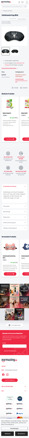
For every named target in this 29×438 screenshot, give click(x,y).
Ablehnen (7, 434)
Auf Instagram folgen (16, 325)
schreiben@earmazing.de (11, 370)
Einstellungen (14, 428)
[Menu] (27, 2)
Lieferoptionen (21, 81)
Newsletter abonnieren (10, 351)
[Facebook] (3, 374)
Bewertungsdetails (21, 19)
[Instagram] (7, 374)
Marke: (6, 23)
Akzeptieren (21, 434)
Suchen (25, 6)
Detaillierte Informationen (9, 68)
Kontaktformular (9, 380)
